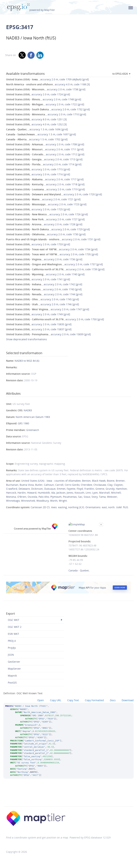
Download (128, 700)
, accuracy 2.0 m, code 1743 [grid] (44, 289)
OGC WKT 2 (14, 627)
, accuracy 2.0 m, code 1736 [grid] (44, 259)
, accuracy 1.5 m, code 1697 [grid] (41, 134)
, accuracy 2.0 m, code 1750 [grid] (55, 319)
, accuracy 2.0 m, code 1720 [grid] (54, 194)
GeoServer (14, 661)
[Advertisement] (68, 797)
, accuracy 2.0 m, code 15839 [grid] (48, 334)
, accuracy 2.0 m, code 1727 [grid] (45, 219)
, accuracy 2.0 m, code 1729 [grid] (48, 229)
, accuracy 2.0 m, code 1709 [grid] (47, 79)
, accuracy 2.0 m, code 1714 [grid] (44, 164)
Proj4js (12, 647)
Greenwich (32, 430)
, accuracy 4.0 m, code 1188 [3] (48, 84)
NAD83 (28, 410)
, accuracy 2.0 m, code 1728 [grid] (44, 224)
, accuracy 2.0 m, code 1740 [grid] (45, 274)
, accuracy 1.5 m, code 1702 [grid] (37, 139)
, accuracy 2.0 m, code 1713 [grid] (44, 159)
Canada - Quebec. (79, 570)
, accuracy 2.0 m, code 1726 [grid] (47, 214)
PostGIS (12, 682)
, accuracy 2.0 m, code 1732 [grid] (48, 109)
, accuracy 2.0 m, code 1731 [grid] (53, 239)
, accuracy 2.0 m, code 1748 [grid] (43, 99)
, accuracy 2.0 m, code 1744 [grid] (44, 294)
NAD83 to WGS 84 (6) (27, 360)
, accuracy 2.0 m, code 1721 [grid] (43, 199)
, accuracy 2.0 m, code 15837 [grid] (39, 329)
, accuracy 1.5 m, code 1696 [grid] (37, 129)
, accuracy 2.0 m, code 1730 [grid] (46, 234)
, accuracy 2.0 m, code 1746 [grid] (42, 304)
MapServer (14, 668)
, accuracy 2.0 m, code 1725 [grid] (38, 209)
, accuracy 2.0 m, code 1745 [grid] (42, 299)
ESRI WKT (13, 634)
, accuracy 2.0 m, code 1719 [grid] (45, 189)
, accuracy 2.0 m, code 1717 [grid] (45, 179)
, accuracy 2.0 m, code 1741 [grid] (38, 279)
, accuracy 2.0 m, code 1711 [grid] (45, 149)
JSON (11, 654)
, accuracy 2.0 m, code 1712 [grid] (45, 154)
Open (40, 700)
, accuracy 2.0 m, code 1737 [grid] (54, 264)
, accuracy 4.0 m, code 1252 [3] (36, 124)
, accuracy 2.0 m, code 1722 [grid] (45, 104)
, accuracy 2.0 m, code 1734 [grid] (52, 249)
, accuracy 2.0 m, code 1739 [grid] (55, 269)
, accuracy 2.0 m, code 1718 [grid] (45, 184)
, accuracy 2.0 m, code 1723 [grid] (46, 204)
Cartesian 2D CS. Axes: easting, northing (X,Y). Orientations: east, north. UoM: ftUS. (80, 507)
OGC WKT (13, 620)
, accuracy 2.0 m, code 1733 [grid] (38, 244)
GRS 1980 (23, 423)
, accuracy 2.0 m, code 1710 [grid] (46, 114)
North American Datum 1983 (33, 417)
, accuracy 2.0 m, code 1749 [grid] (38, 314)
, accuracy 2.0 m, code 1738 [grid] (45, 89)
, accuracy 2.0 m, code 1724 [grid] (38, 94)
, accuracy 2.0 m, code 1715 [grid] (38, 169)
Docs (113, 700)
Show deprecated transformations (26, 339)
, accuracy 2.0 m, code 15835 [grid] (39, 324)
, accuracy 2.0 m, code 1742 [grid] (44, 284)
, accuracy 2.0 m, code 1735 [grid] (52, 254)
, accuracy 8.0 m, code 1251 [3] (36, 119)
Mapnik (12, 675)
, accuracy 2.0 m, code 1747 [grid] (47, 309)
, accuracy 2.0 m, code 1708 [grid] (45, 144)
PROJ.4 (12, 640)
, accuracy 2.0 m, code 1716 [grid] (38, 174)
